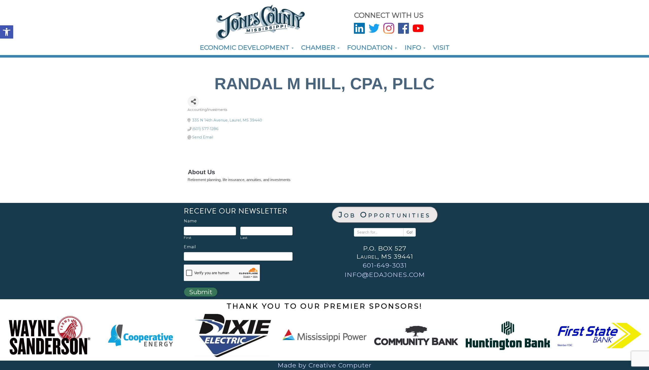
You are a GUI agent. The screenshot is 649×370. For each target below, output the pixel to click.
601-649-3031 (385, 265)
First (187, 238)
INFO (414, 47)
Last (244, 238)
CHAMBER (319, 47)
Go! (409, 232)
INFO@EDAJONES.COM (385, 274)
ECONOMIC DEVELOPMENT (245, 47)
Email (190, 247)
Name (190, 221)
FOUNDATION (370, 47)
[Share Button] (193, 101)
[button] (6, 32)
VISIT (441, 47)
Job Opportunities (385, 214)
